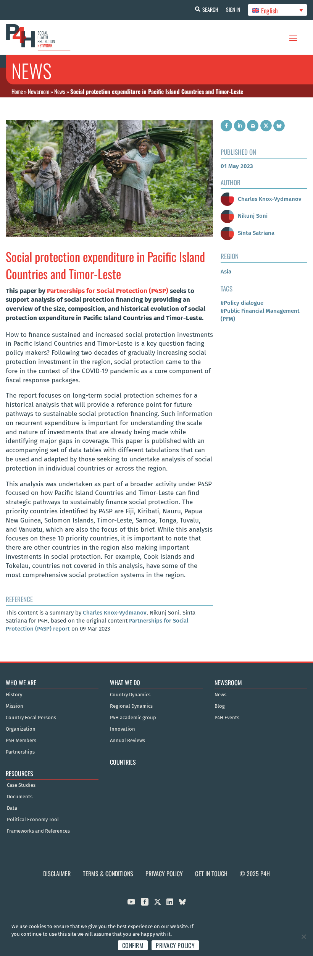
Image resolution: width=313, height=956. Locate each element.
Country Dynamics (130, 694)
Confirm (133, 945)
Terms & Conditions (108, 873)
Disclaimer (57, 873)
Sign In (233, 9)
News (59, 91)
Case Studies (21, 785)
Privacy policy (175, 945)
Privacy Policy (164, 873)
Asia (226, 271)
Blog (220, 706)
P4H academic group (133, 717)
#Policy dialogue (242, 302)
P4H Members (21, 740)
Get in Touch (211, 873)
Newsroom (38, 91)
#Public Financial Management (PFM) (260, 314)
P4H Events (227, 717)
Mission (14, 706)
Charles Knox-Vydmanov (115, 612)
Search (210, 9)
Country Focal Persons (31, 717)
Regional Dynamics (131, 706)
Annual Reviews (127, 740)
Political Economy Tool (33, 819)
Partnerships (20, 752)
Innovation (122, 729)
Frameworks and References (38, 831)
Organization (20, 729)
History (14, 694)
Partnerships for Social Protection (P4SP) (107, 291)
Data (12, 808)
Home (17, 91)
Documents (19, 796)
